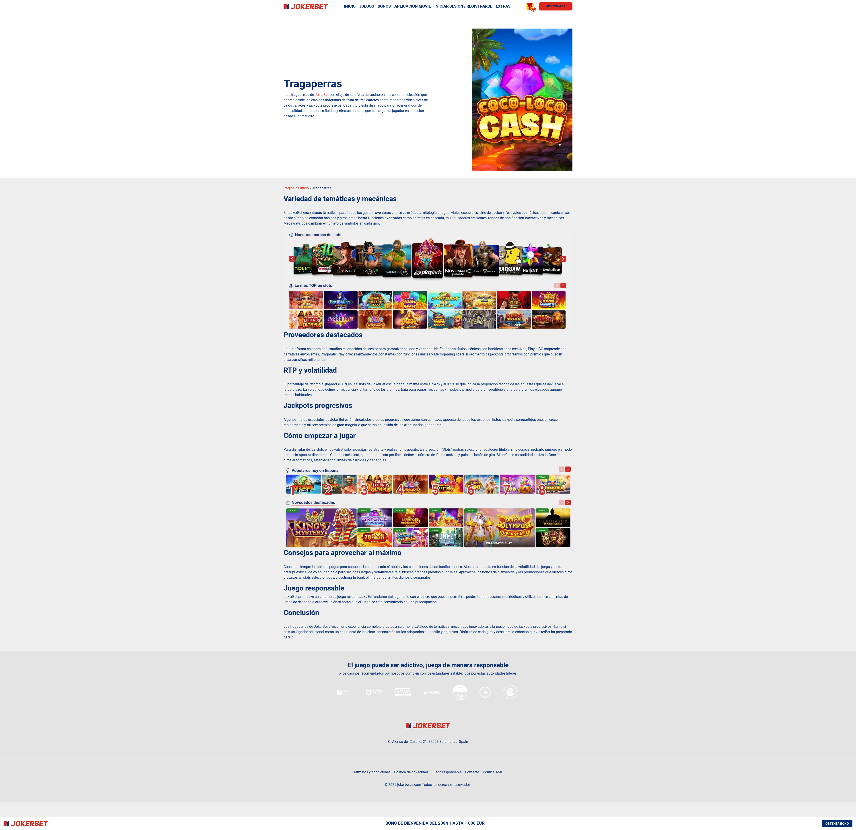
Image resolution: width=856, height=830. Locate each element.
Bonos (384, 6)
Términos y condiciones (372, 772)
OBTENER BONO (837, 823)
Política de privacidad (411, 772)
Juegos (366, 6)
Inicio (350, 6)
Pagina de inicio (296, 188)
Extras (503, 6)
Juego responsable (446, 772)
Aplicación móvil (412, 6)
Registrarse (555, 6)
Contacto (472, 772)
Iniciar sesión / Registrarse (463, 6)
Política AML (493, 772)
